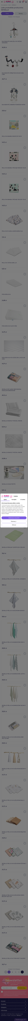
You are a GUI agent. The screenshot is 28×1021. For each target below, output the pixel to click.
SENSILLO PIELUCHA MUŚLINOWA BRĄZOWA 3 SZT (14, 832)
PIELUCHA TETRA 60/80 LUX (9, 262)
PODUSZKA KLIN (6, 294)
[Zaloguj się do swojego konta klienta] (20, 1)
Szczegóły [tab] (14, 499)
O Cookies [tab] (22, 499)
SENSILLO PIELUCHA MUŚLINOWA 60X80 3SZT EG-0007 (12, 737)
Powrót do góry (20, 1019)
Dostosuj (13, 521)
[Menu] (2, 1)
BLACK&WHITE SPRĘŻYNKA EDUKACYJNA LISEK (13, 73)
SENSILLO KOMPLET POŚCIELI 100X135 (12, 421)
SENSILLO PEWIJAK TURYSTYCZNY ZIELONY (13, 547)
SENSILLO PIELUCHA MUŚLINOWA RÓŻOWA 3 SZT (14, 864)
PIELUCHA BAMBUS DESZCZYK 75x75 (12, 136)
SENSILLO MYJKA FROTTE (8, 484)
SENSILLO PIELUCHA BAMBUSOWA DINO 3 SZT (13, 642)
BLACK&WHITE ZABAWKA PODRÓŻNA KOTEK (13, 104)
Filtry (7, 13)
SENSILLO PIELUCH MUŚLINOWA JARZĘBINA (14, 579)
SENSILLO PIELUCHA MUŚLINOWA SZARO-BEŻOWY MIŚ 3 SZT (13, 895)
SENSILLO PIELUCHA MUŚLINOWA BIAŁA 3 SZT (13, 801)
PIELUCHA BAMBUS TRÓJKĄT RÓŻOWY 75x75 (14, 168)
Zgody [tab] (5, 499)
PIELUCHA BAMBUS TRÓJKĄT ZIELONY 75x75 (14, 199)
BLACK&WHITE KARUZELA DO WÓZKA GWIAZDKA (12, 42)
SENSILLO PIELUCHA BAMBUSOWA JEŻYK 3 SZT (13, 674)
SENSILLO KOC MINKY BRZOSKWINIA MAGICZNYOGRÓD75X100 (11, 390)
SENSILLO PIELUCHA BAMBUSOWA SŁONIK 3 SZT (14, 706)
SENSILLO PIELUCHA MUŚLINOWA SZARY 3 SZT (13, 927)
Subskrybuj (22, 988)
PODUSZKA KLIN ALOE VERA (9, 326)
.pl (19, 1015)
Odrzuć (14, 525)
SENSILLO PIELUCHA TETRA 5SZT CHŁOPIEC (13, 958)
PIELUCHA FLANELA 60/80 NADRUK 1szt (12, 231)
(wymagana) (15, 993)
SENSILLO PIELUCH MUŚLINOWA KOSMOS (13, 610)
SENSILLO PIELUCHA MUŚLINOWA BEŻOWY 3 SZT (14, 769)
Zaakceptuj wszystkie (14, 518)
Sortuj (21, 13)
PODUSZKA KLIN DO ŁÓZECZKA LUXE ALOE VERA (13, 358)
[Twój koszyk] (26, 1)
